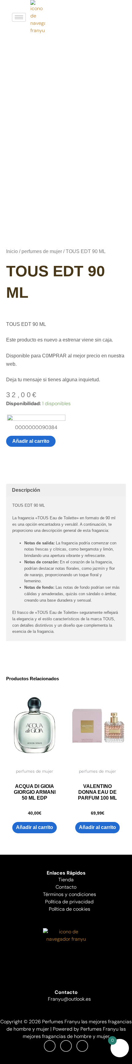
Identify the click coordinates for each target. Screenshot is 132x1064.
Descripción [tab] (26, 490)
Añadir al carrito (30, 441)
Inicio (12, 251)
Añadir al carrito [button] (34, 827)
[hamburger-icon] (19, 17)
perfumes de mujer (41, 251)
